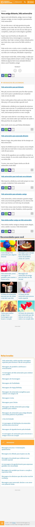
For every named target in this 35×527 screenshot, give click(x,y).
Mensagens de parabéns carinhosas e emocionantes (14, 367)
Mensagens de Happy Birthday (12, 388)
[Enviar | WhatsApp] (6, 75)
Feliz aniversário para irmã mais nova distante (16, 176)
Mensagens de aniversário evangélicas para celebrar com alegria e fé (16, 393)
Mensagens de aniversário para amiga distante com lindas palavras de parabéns (17, 414)
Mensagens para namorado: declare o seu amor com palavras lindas (17, 483)
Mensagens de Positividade (11, 383)
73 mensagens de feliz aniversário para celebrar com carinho (17, 373)
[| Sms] (9, 75)
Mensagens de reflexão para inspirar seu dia (16, 454)
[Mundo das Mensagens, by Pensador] (9, 2)
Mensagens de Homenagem (11, 379)
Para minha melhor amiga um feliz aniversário (16, 220)
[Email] (13, 75)
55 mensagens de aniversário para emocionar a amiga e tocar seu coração (17, 434)
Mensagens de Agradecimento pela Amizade (16, 429)
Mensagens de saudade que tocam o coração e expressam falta (17, 471)
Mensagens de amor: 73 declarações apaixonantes (13, 448)
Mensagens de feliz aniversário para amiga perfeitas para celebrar (15, 407)
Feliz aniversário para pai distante (12, 87)
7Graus (14, 522)
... (32, 129)
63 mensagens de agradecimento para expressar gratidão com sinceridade (17, 465)
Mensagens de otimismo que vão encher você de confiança (17, 477)
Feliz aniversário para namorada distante (14, 136)
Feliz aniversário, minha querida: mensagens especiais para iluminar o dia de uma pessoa (16, 361)
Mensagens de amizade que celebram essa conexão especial (15, 459)
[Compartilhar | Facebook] (2, 75)
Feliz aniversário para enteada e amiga (14, 194)
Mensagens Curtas (8, 398)
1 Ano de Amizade (8, 419)
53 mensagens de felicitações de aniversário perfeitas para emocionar (16, 424)
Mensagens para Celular (10, 402)
